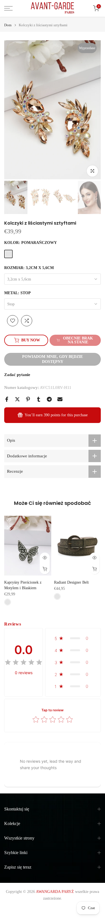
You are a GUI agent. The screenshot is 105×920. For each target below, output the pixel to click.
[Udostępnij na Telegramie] (49, 399)
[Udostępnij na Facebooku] (6, 399)
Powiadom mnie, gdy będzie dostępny (52, 359)
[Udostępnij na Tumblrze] (38, 399)
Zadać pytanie (17, 374)
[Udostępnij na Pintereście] (28, 399)
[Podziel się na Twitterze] (17, 399)
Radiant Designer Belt (71, 582)
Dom (7, 25)
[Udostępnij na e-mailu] (59, 399)
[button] (73, 638)
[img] (23, 663)
